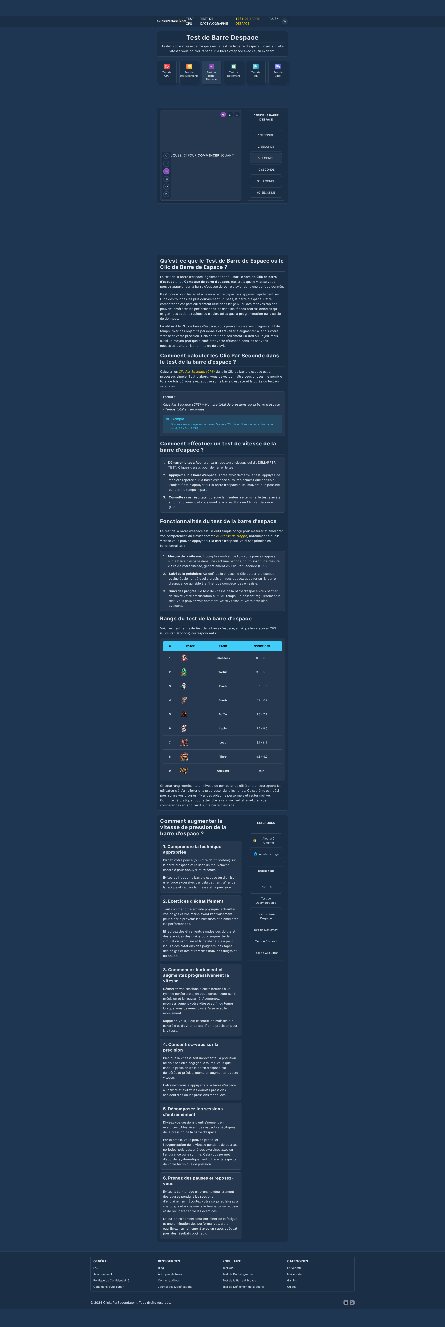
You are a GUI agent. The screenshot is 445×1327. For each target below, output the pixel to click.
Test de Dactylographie (237, 1274)
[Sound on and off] (223, 114)
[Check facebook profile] (345, 1302)
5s (166, 171)
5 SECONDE (266, 158)
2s (166, 163)
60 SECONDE (266, 192)
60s (166, 194)
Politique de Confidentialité (111, 1280)
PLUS (272, 19)
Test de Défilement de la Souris (243, 1286)
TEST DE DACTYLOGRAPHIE (214, 21)
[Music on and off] (230, 114)
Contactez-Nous (169, 1280)
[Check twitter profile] (352, 1302)
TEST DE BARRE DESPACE (248, 21)
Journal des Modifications (175, 1286)
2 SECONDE (266, 146)
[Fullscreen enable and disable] (237, 114)
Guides (291, 1286)
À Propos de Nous (170, 1274)
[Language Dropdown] (284, 21)
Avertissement (102, 1274)
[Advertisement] (222, 95)
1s (166, 156)
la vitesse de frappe (231, 536)
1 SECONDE (266, 135)
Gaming (292, 1280)
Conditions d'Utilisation (108, 1286)
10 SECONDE (266, 169)
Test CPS (228, 1268)
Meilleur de (294, 1274)
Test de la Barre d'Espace (239, 1280)
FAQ (96, 1268)
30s (166, 186)
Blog (161, 1268)
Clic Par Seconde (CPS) (197, 371)
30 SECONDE (266, 181)
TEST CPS (190, 21)
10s (166, 179)
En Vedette (294, 1268)
